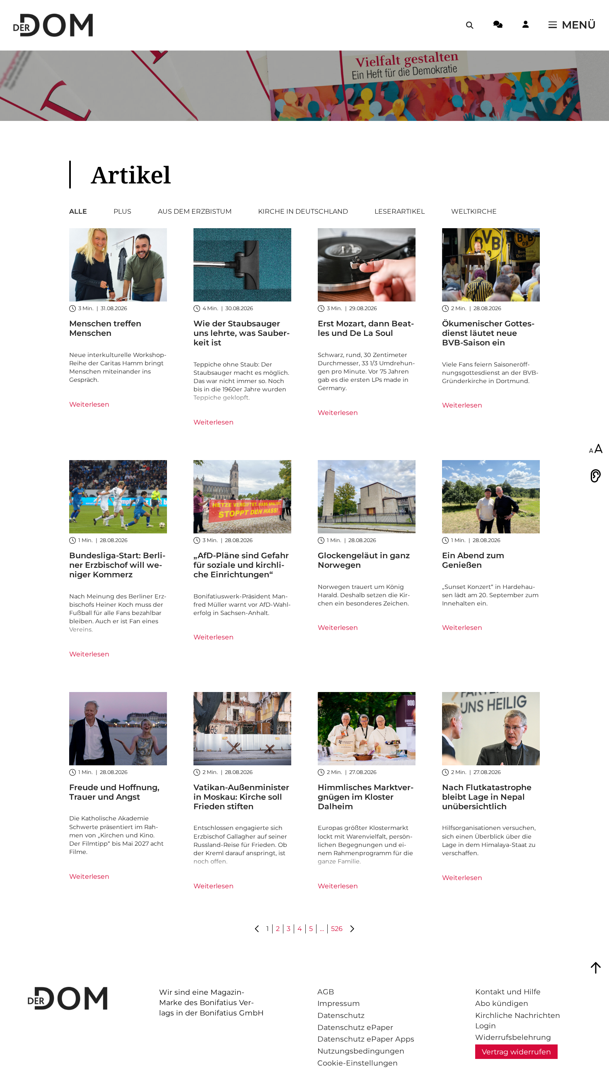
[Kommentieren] (498, 25)
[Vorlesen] (595, 476)
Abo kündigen (501, 1003)
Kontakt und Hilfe (508, 991)
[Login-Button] (525, 25)
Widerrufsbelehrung (513, 1037)
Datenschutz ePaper (355, 1027)
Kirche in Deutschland (303, 211)
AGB (325, 991)
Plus (122, 211)
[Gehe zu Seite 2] (352, 929)
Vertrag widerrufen (516, 1051)
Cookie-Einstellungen (357, 1063)
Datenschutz (341, 1015)
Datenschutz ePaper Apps (365, 1039)
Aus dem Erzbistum (195, 211)
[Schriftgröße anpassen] (595, 449)
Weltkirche (474, 211)
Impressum (338, 1003)
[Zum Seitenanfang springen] (595, 968)
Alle (78, 211)
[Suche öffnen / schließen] (469, 25)
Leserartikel (400, 211)
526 (337, 929)
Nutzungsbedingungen (360, 1051)
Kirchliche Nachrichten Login (517, 1020)
